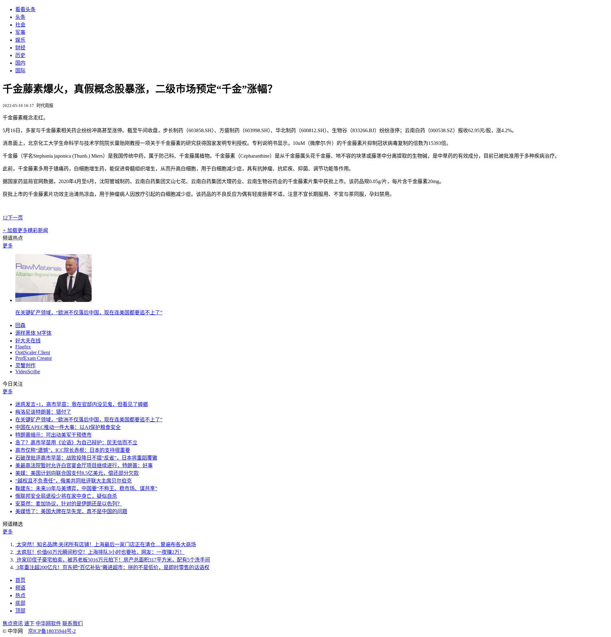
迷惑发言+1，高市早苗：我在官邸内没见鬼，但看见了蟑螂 (81, 404)
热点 (20, 595)
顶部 (20, 610)
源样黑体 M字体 (33, 333)
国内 (20, 63)
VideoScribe (27, 371)
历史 (20, 55)
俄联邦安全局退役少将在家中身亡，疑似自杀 (66, 496)
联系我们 (72, 623)
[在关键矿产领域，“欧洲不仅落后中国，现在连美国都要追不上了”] (53, 300)
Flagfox (23, 346)
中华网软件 (48, 623)
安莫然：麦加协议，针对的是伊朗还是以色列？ (68, 503)
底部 (20, 603)
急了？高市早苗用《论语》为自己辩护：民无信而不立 (76, 442)
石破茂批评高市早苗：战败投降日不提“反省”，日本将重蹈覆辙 (86, 458)
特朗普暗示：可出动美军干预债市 (53, 435)
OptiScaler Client (32, 352)
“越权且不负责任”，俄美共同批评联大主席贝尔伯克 (73, 480)
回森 (20, 325)
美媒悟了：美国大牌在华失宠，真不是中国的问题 (71, 511)
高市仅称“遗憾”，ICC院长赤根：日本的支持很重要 (72, 450)
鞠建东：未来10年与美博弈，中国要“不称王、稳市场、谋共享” (86, 488)
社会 (20, 24)
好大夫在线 (28, 340)
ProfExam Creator (33, 358)
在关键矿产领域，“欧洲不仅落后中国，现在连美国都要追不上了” (88, 312)
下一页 (15, 217)
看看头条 (25, 9)
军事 (20, 32)
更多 (8, 245)
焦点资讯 (13, 623)
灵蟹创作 (25, 365)
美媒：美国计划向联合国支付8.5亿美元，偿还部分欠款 (77, 473)
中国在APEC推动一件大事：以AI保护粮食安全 (68, 427)
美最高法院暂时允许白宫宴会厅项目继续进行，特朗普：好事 (84, 465)
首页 (20, 580)
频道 (20, 587)
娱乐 (20, 40)
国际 (20, 70)
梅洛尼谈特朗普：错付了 (43, 412)
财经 (20, 47)
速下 (29, 623)
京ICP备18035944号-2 (52, 631)
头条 (20, 17)
